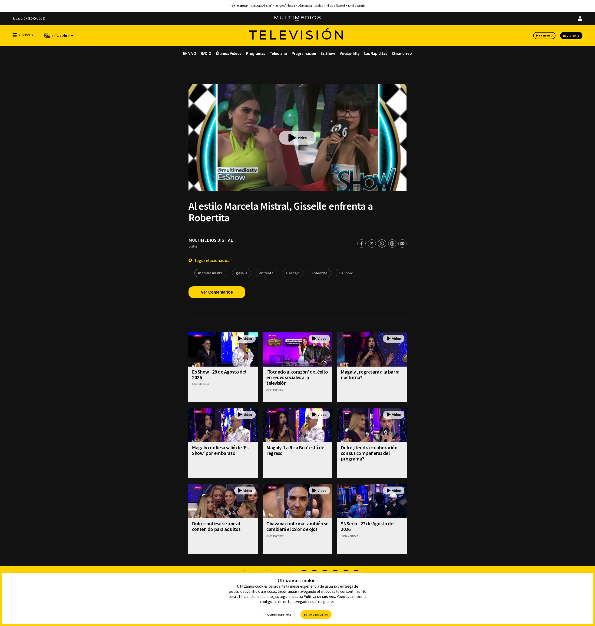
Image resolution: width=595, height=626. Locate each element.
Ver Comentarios (217, 292)
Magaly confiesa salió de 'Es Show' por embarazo (220, 450)
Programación (304, 53)
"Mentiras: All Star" (260, 6)
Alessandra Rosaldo (310, 6)
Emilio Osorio (357, 6)
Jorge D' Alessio (285, 6)
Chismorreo (402, 53)
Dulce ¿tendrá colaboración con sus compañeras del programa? (369, 453)
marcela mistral (211, 273)
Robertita (319, 273)
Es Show (328, 53)
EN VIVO (189, 53)
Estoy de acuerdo (316, 614)
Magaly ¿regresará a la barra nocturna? (370, 374)
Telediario (278, 53)
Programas (255, 53)
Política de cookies (319, 596)
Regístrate (571, 35)
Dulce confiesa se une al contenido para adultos (216, 526)
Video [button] (302, 138)
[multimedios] (297, 18)
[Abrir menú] (15, 35)
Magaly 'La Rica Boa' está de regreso (295, 450)
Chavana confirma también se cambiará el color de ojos (297, 526)
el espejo (293, 273)
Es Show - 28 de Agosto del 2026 (219, 374)
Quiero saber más (279, 614)
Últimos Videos (228, 53)
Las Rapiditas (375, 53)
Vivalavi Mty (350, 53)
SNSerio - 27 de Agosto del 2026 (368, 526)
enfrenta (266, 273)
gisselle (241, 273)
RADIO (206, 53)
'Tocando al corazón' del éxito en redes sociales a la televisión (297, 377)
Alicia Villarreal (336, 6)
